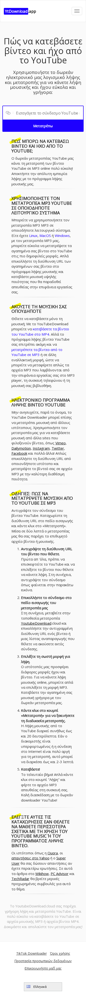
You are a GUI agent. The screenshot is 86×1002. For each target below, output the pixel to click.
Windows (62, 235)
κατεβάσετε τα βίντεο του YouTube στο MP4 (40, 331)
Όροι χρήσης (60, 953)
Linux (33, 235)
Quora (53, 853)
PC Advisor (60, 873)
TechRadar (20, 878)
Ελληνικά (40, 986)
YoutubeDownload (36, 623)
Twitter (58, 448)
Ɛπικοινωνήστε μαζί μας (43, 968)
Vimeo (60, 443)
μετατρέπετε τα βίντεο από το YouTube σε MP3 (36, 352)
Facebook (19, 453)
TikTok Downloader (31, 953)
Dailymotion (21, 448)
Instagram (41, 448)
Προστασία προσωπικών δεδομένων (43, 961)
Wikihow (42, 873)
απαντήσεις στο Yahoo (30, 858)
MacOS (45, 235)
